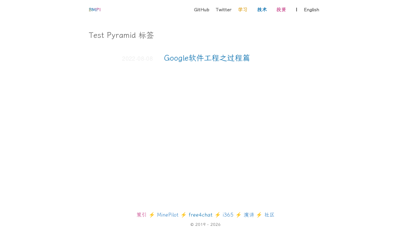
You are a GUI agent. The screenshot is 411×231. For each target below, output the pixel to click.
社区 (269, 215)
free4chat (201, 215)
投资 (281, 10)
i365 (229, 215)
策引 (142, 215)
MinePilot (168, 215)
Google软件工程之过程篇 (207, 58)
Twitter (224, 10)
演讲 (250, 215)
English (311, 10)
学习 (243, 10)
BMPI (95, 10)
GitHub (201, 10)
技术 (262, 10)
